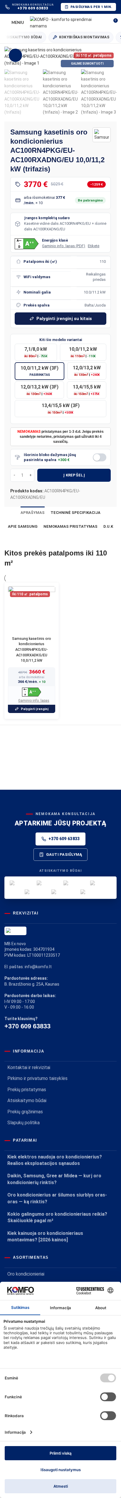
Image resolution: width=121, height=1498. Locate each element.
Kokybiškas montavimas (79, 37)
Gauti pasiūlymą (64, 854)
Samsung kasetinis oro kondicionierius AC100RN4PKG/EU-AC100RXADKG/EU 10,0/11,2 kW (31, 649)
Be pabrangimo (90, 200)
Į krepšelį (74, 475)
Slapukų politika (23, 1122)
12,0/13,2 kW (87, 371)
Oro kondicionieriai (25, 1274)
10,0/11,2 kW (83, 352)
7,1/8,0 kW (36, 352)
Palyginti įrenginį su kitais (64, 318)
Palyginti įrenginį (34, 709)
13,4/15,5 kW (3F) (61, 408)
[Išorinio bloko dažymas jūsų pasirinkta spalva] (99, 457)
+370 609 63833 (64, 838)
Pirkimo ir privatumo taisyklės (37, 1078)
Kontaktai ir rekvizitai (28, 1067)
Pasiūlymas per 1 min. (91, 7)
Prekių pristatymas (26, 1089)
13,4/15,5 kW (87, 390)
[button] (10, 57)
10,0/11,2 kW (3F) (39, 371)
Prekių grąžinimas (25, 1112)
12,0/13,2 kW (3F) (39, 390)
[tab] (33, 513)
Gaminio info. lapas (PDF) (63, 246)
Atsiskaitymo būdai (26, 1100)
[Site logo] (67, 22)
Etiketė (93, 246)
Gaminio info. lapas (33, 701)
